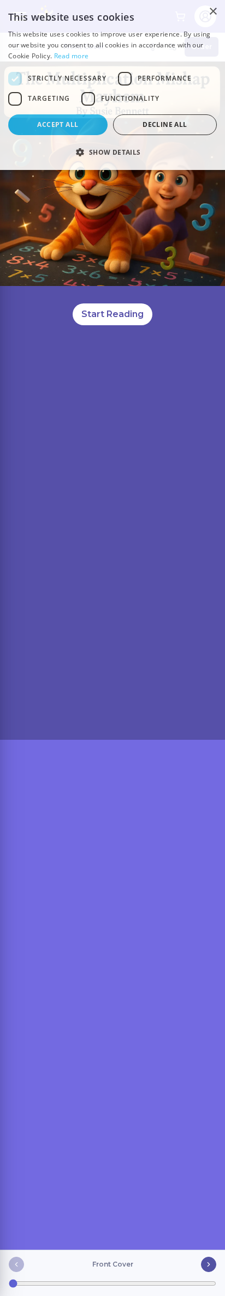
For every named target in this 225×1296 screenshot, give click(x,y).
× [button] (213, 12)
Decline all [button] (165, 124)
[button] (112, 152)
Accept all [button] (57, 124)
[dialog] (112, 85)
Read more (71, 55)
